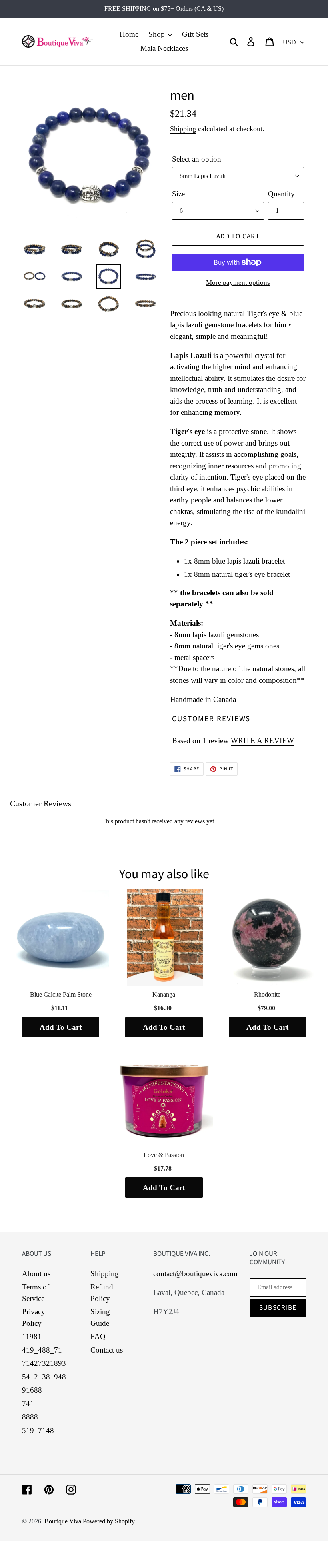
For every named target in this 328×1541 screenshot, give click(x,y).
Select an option (196, 159)
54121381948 (44, 1377)
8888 (30, 1417)
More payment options (238, 282)
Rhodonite (267, 994)
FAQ (98, 1336)
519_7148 (38, 1430)
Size (178, 194)
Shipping (183, 129)
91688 (32, 1390)
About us (36, 1273)
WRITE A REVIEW (262, 740)
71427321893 (44, 1363)
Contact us (106, 1350)
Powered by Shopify (109, 1521)
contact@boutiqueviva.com (195, 1273)
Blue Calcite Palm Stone (61, 994)
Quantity (281, 194)
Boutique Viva (63, 1521)
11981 (32, 1336)
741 (28, 1403)
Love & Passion (164, 1154)
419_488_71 (42, 1350)
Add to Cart (61, 1027)
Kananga (163, 994)
